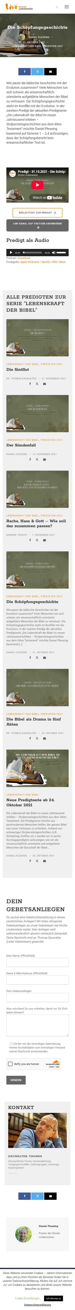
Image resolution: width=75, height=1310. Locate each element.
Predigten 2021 (53, 46)
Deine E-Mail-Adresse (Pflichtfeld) (26, 973)
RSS (54, 262)
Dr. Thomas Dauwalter (21, 378)
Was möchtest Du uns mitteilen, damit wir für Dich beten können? (36, 1010)
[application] (37, 252)
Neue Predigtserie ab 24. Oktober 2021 (30, 803)
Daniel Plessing (39, 37)
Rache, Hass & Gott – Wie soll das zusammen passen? (36, 524)
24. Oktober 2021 (53, 733)
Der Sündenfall (21, 445)
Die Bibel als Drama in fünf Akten (33, 722)
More (62, 262)
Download (24, 258)
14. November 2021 (45, 454)
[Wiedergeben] (11, 252)
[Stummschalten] (54, 252)
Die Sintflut (17, 369)
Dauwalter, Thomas (25, 1156)
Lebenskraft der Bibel (27, 46)
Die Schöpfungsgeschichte (32, 601)
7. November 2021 (43, 535)
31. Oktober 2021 (34, 42)
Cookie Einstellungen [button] (27, 1298)
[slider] (62, 252)
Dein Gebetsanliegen (18, 991)
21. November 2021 (54, 378)
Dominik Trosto (16, 535)
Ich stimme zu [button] (53, 1298)
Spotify (46, 262)
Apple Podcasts (29, 262)
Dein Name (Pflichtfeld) (20, 955)
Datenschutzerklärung (37, 1305)
